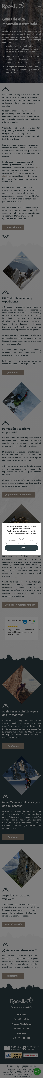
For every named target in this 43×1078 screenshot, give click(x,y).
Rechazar (12, 541)
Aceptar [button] (22, 548)
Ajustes (30, 541)
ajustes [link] (33, 533)
